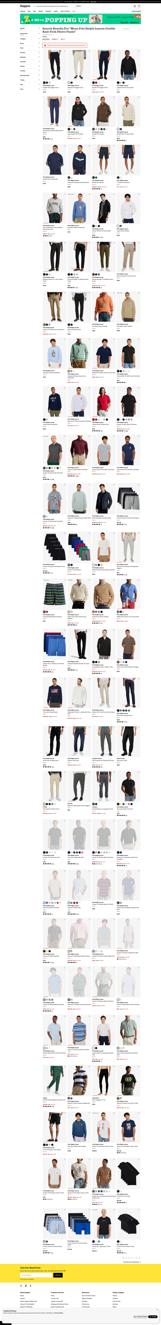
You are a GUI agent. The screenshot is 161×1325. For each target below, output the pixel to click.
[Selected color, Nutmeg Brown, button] (93, 129)
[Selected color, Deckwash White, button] (93, 565)
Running (115, 1304)
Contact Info (55, 1298)
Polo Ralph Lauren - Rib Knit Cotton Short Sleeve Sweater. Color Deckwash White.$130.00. (104, 553)
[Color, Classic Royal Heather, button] (96, 419)
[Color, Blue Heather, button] (126, 419)
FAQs (52, 1295)
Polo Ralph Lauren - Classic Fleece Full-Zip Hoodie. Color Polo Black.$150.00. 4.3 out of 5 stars (104, 215)
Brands (115, 1295)
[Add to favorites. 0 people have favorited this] (65, 51)
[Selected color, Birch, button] (44, 804)
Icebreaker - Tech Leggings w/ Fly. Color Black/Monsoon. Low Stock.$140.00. (104, 1087)
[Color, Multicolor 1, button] (47, 611)
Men (62, 39)
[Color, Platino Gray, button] (55, 804)
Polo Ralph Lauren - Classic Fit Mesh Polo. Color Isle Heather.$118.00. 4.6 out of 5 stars (79, 892)
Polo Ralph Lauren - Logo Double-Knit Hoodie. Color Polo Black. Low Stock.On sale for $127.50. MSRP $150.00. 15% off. (79, 118)
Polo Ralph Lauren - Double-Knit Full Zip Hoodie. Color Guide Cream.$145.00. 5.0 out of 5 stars (128, 118)
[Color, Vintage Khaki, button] (99, 129)
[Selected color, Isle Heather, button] (69, 902)
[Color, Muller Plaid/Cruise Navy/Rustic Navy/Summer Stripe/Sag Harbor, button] (47, 1241)
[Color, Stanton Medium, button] (129, 710)
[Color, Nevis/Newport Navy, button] (71, 999)
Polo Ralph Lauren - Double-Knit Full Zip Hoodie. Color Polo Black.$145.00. (128, 71)
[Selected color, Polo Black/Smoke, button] (93, 852)
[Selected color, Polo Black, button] (44, 82)
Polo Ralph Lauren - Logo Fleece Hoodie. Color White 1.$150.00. (128, 215)
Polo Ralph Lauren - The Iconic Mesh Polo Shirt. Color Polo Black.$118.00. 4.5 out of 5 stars (128, 793)
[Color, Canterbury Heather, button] (104, 419)
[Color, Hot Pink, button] (129, 804)
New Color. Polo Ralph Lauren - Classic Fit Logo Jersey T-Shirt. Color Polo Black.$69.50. (104, 1231)
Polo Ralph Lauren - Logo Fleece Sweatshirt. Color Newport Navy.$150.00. (55, 409)
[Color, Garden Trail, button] (47, 1144)
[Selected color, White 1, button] (118, 226)
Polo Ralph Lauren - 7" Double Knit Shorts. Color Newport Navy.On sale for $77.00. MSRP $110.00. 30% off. (128, 167)
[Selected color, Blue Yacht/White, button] (118, 902)
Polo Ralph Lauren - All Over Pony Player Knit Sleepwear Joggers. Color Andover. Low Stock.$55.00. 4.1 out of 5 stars (128, 553)
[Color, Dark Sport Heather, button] (96, 129)
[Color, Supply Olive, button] (74, 129)
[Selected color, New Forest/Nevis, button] (69, 999)
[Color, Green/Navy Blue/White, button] (96, 804)
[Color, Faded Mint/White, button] (47, 1048)
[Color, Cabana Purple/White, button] (52, 999)
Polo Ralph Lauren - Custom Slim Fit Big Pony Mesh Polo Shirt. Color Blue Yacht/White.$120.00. (128, 892)
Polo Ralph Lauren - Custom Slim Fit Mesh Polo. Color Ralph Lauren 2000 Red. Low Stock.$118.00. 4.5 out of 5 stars (104, 409)
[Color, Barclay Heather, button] (123, 804)
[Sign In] (135, 6)
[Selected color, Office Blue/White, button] (44, 1048)
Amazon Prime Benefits (27, 1304)
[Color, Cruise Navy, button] (99, 226)
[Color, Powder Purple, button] (131, 419)
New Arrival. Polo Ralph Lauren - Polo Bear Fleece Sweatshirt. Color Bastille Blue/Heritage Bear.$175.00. (79, 215)
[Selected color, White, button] (93, 1048)
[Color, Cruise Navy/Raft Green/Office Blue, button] (71, 565)
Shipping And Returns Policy (59, 1304)
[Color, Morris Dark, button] (123, 710)
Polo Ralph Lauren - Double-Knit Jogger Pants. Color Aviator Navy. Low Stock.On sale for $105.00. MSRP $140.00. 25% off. (104, 71)
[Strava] (30, 1286)
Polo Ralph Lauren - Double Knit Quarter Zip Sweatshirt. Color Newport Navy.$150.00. (79, 167)
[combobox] (53, 6)
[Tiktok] (26, 1286)
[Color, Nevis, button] (123, 611)
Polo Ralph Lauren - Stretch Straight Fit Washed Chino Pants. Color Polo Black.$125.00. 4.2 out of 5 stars (79, 265)
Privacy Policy (59, 1313)
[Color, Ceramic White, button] (49, 324)
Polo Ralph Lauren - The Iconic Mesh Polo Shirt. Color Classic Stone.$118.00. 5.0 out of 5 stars (55, 892)
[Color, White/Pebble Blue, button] (120, 999)
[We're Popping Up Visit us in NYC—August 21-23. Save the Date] (80, 19)
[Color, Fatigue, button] (120, 226)
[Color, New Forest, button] (104, 129)
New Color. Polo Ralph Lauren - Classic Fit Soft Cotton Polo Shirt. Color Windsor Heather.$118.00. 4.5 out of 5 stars (55, 457)
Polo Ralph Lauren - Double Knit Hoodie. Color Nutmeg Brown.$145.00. (104, 118)
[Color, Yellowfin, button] (120, 804)
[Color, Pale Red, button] (96, 611)
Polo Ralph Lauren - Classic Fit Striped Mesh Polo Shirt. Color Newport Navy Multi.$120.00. (104, 892)
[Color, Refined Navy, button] (47, 324)
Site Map (84, 1301)
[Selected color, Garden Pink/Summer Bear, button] (69, 951)
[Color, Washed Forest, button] (99, 274)
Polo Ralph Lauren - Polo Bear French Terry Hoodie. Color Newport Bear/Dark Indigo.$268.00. (79, 1133)
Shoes (114, 1307)
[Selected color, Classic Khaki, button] (44, 324)
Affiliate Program (87, 1298)
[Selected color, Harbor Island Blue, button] (118, 611)
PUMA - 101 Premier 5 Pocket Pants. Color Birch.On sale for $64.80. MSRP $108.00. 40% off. (55, 793)
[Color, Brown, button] (129, 419)
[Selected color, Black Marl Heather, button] (44, 951)
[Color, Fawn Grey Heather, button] (99, 611)
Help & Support (136, 11)
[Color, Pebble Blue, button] (107, 852)
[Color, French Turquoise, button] (126, 804)
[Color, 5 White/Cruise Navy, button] (120, 1191)
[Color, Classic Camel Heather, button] (52, 468)
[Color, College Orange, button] (57, 902)
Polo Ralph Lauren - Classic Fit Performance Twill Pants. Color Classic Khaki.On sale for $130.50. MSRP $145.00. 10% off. (55, 313)
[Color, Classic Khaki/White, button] (101, 951)
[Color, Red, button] (96, 82)
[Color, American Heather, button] (55, 852)
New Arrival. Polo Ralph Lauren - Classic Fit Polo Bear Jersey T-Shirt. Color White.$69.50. (104, 1133)
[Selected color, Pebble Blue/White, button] (118, 999)
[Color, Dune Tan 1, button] (107, 1191)
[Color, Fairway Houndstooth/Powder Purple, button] (47, 516)
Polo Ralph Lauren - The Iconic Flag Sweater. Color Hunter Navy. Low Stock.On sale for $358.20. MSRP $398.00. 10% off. (55, 700)
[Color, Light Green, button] (52, 902)
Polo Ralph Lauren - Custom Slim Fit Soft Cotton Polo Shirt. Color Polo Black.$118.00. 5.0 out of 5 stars (128, 360)
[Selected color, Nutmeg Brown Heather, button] (118, 662)
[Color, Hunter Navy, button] (99, 565)
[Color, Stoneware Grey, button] (71, 371)
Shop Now (93, 1)
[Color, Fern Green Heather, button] (96, 565)
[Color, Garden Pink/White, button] (123, 1048)
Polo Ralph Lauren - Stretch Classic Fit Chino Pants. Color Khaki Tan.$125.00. (128, 265)
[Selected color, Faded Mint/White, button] (118, 1048)
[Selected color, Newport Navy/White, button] (93, 951)
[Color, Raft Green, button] (99, 1241)
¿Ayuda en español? (57, 1301)
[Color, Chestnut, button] (101, 1191)
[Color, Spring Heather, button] (49, 902)
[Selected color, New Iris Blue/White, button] (44, 999)
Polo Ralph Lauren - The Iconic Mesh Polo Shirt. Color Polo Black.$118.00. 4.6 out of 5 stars (79, 843)
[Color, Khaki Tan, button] (74, 274)
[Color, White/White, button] (99, 951)
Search (78, 6)
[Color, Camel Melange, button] (101, 565)
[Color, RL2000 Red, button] (74, 902)
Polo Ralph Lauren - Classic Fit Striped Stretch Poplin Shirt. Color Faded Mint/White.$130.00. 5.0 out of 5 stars (79, 506)
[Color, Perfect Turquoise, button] (96, 1191)
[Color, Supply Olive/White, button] (49, 999)
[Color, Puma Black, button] (47, 804)
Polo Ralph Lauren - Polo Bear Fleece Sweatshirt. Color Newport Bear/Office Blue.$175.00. (55, 360)
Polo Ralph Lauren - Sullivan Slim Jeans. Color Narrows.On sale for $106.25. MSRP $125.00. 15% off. (79, 747)
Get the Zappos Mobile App (28, 1301)
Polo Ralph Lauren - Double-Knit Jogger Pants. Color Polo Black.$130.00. (55, 71)
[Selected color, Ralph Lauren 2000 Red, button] (93, 419)
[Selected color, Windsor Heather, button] (44, 468)
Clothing (54, 39)
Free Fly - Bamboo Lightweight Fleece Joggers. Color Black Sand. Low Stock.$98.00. (79, 793)
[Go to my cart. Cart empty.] (139, 6)
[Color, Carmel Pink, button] (96, 852)
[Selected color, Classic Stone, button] (44, 902)
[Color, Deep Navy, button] (49, 804)
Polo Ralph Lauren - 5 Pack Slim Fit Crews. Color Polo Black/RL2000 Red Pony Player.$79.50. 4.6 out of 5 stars (128, 1181)
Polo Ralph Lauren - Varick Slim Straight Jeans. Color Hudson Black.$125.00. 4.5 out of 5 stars (55, 747)
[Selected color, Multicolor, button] (44, 611)
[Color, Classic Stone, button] (77, 274)
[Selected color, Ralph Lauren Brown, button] (93, 1191)
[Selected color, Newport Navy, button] (69, 177)
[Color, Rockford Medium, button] (126, 710)
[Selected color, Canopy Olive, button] (93, 274)
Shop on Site (124, 22)
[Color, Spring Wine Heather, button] (49, 468)
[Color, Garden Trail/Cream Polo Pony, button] (99, 1191)
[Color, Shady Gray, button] (52, 804)
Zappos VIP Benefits (26, 1307)
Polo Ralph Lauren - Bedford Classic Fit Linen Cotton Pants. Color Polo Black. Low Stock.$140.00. (55, 265)
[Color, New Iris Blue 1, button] (47, 902)
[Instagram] (21, 1286)
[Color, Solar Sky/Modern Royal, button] (71, 1098)
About (22, 1295)
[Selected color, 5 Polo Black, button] (118, 1241)
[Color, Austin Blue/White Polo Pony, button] (104, 1191)
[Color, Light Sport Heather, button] (49, 82)
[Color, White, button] (99, 82)
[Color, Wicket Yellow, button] (55, 468)
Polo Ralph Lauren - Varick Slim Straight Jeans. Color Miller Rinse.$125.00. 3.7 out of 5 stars (128, 700)
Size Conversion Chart (88, 1295)
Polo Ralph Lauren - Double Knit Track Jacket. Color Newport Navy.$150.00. (55, 167)
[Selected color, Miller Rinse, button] (118, 710)
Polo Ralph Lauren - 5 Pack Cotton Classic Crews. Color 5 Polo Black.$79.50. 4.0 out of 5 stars (128, 1231)
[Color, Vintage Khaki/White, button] (47, 999)
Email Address (26, 1275)
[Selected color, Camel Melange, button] (93, 611)
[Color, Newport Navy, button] (120, 611)
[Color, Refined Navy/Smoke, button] (99, 852)
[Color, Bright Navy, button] (126, 662)
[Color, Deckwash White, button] (120, 662)
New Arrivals (116, 1301)
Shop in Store (134, 22)
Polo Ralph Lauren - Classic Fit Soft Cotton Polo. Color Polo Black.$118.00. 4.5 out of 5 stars (55, 843)
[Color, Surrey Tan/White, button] (120, 902)
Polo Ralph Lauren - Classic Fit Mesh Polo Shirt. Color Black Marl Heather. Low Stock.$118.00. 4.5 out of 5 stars (55, 941)
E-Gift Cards (86, 1307)
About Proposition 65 (57, 1307)
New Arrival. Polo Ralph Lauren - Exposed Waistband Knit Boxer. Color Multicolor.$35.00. (55, 602)
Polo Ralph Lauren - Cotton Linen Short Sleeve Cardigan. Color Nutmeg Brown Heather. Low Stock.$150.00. (128, 651)
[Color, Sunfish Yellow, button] (47, 951)
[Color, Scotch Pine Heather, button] (57, 468)
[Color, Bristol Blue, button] (123, 662)
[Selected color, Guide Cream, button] (69, 82)
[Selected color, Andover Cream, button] (69, 611)
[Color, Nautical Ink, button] (71, 274)
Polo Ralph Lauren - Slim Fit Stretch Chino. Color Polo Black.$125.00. (79, 313)
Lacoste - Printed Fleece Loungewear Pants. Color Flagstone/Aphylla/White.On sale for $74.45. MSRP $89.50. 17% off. (104, 793)
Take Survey (85, 1304)
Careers (22, 1298)
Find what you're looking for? (131, 1262)
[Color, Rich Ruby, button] (96, 274)
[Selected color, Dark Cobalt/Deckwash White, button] (69, 1098)
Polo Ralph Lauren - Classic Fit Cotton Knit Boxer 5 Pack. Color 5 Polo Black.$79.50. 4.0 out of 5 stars (55, 553)
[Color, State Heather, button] (126, 371)
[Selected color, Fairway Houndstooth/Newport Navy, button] (44, 516)
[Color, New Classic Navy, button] (47, 274)
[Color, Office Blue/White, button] (96, 951)
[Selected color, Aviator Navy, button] (93, 82)
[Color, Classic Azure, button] (71, 82)
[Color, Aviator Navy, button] (47, 82)
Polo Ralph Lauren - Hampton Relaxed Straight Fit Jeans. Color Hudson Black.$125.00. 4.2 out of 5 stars (79, 651)
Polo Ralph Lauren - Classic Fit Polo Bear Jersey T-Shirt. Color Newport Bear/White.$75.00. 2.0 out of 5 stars (55, 1181)
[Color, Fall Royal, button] (74, 852)
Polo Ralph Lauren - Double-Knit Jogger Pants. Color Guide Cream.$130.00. (79, 71)
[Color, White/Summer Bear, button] (71, 951)
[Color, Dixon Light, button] (120, 710)
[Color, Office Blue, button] (123, 371)
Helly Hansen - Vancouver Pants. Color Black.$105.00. (128, 747)
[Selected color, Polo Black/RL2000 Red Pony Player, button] (118, 1191)
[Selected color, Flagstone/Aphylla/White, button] (93, 804)
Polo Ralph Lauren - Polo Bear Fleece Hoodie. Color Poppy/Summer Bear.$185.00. (104, 313)
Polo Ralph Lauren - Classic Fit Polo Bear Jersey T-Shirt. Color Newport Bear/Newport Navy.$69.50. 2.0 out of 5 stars (128, 1133)
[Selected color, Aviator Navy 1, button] (93, 177)
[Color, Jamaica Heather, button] (99, 419)
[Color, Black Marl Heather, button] (107, 419)
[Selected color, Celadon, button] (69, 371)
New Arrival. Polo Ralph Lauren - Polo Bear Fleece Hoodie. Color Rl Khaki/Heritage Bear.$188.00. (128, 313)
